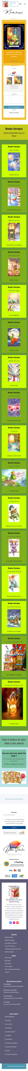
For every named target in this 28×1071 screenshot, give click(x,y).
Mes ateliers (8, 963)
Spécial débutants (9, 1016)
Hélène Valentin (9, 937)
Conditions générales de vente (13, 949)
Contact (7, 972)
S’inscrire (14, 827)
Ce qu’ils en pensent (10, 946)
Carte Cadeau (8, 966)
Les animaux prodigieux (11, 1043)
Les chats (7, 1050)
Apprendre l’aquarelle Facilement (16, 1066)
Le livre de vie (8, 1024)
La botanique (8, 1028)
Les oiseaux (8, 1020)
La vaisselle (8, 1035)
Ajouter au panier (14, 112)
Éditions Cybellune (10, 940)
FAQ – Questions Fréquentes (12, 969)
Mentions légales (9, 952)
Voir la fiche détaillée (14, 107)
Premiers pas (13, 4)
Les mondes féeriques (10, 1047)
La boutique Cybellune (11, 943)
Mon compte (8, 957)
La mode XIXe (8, 1039)
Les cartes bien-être (10, 1031)
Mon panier (8, 960)
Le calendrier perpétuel (11, 1054)
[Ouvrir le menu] (25, 4)
